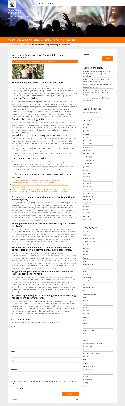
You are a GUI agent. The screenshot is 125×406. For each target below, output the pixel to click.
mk (84, 337)
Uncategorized (88, 366)
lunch (85, 324)
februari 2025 (87, 183)
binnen (85, 251)
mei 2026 (86, 134)
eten (84, 284)
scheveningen (87, 346)
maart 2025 (87, 180)
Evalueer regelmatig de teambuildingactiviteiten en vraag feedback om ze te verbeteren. (42, 191)
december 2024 (88, 190)
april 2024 (86, 216)
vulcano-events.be (14, 12)
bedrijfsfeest (87, 245)
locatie (85, 320)
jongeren (86, 307)
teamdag (86, 356)
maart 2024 (87, 219)
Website (14, 370)
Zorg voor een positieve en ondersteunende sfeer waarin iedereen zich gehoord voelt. (41, 189)
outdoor (86, 340)
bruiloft (85, 255)
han (84, 297)
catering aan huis (89, 264)
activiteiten (87, 235)
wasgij (85, 383)
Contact (51, 3)
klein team (86, 314)
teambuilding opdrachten (91, 353)
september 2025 (89, 160)
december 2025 (88, 150)
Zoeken (86, 54)
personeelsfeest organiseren (93, 343)
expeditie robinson (89, 287)
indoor (85, 304)
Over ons (40, 3)
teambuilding (87, 350)
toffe (85, 360)
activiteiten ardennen (90, 238)
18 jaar (85, 232)
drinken (85, 274)
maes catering (88, 327)
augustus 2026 (88, 124)
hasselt (85, 301)
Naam (13, 351)
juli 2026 (86, 127)
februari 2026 (87, 144)
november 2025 (88, 154)
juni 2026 (86, 131)
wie (84, 386)
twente (85, 363)
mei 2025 (86, 173)
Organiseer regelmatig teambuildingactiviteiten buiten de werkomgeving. (36, 180)
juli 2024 (86, 206)
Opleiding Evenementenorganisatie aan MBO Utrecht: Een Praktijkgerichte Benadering (96, 74)
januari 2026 (87, 147)
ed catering (87, 278)
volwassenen (26, 45)
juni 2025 (86, 170)
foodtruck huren (88, 291)
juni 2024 (86, 209)
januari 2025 (87, 186)
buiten (85, 261)
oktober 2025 (88, 157)
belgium (86, 248)
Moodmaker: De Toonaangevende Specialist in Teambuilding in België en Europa (95, 92)
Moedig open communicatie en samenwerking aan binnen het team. (34, 183)
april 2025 (86, 177)
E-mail (14, 360)
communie (86, 268)
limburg (85, 317)
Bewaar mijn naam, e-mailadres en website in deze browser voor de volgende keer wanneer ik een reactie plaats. (44, 382)
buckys (85, 258)
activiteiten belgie (89, 241)
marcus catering (88, 330)
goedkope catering (89, 294)
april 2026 (86, 137)
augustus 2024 (88, 203)
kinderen (86, 310)
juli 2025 (86, 167)
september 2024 (89, 200)
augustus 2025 (88, 163)
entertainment (88, 281)
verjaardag (87, 370)
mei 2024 (86, 213)
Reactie (14, 327)
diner (85, 271)
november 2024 (88, 193)
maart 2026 (87, 141)
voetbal (85, 376)
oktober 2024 (88, 196)
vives (85, 373)
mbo (84, 333)
